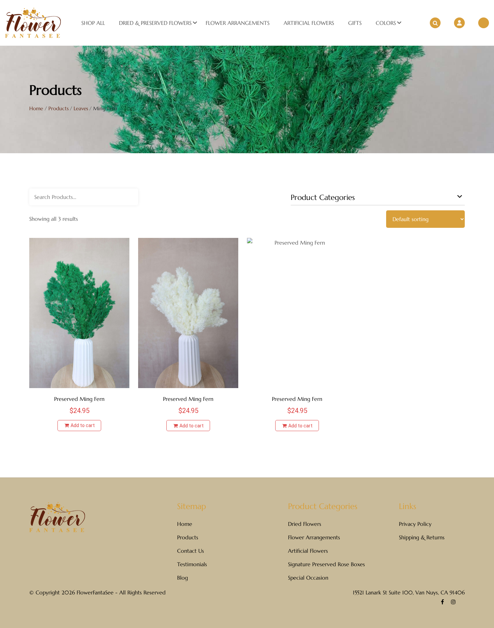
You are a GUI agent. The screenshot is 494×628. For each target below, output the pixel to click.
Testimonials (192, 564)
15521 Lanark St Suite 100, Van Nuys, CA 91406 (409, 592)
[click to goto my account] (459, 22)
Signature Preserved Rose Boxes (326, 564)
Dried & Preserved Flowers (155, 22)
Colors (386, 22)
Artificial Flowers (309, 22)
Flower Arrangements (238, 22)
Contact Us (190, 550)
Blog (182, 577)
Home (36, 108)
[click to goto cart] (483, 22)
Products (187, 537)
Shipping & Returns (422, 537)
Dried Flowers (304, 523)
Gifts (355, 22)
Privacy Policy (415, 523)
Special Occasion (308, 577)
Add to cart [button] (82, 425)
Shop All (93, 22)
